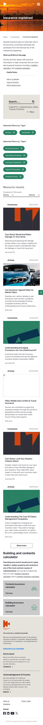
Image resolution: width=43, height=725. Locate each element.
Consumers (15, 37)
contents (18, 68)
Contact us (7, 666)
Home (5, 37)
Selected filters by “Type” (14, 125)
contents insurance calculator (27, 576)
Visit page (9, 593)
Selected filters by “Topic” (14, 141)
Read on (6, 692)
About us (6, 701)
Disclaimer (6, 704)
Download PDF (10, 252)
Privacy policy (26, 701)
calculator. (26, 68)
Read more (8, 310)
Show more (21, 545)
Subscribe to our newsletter (13, 649)
